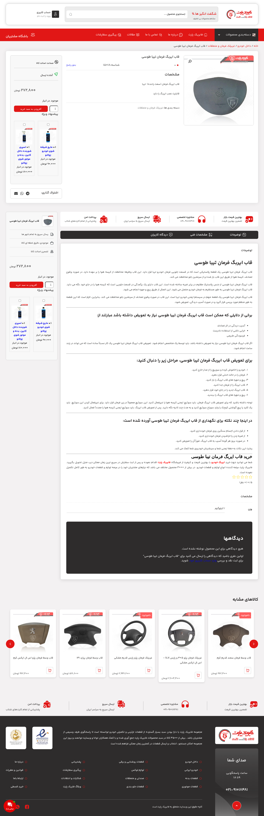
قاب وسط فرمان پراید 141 (90, 658)
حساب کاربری (43, 13)
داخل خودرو (244, 46)
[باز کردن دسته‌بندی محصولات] (219, 35)
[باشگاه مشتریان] (33, 35)
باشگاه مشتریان (17, 36)
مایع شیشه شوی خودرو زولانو (47, 151)
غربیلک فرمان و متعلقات (221, 46)
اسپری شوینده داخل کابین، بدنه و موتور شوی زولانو (24, 155)
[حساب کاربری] (55, 14)
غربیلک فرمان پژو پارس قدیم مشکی (133, 658)
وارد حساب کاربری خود (203, 560)
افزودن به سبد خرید (30, 108)
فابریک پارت (164, 462)
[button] (190, 61)
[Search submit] (70, 14)
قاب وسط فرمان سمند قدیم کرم (234, 658)
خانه (256, 46)
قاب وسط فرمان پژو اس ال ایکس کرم (33, 658)
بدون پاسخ (71, 65)
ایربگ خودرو (218, 462)
